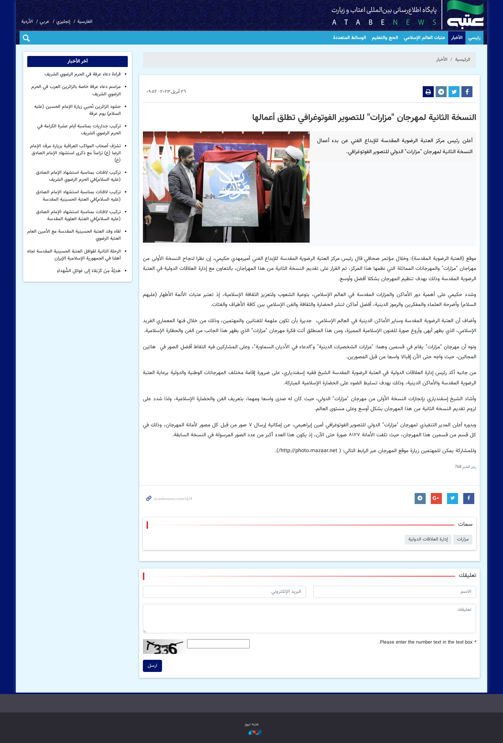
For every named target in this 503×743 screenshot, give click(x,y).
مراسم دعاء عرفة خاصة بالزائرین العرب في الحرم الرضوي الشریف (76, 90)
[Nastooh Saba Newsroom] (251, 733)
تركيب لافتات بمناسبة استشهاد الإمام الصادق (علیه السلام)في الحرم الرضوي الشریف (78, 176)
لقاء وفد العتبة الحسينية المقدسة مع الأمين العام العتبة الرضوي (74, 235)
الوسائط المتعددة (349, 38)
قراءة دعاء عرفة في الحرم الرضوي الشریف (83, 74)
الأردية (27, 21)
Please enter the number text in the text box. (427, 642)
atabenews (396, 14)
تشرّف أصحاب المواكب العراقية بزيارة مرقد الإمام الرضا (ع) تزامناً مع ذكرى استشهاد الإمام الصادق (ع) (75, 153)
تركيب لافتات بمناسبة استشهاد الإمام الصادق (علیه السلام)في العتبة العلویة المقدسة (78, 215)
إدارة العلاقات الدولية (428, 539)
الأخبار (456, 38)
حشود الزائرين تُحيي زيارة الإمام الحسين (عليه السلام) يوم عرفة (77, 110)
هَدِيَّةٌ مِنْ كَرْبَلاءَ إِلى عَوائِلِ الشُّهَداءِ (89, 271)
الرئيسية (462, 59)
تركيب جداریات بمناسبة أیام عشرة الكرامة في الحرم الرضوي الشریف (79, 130)
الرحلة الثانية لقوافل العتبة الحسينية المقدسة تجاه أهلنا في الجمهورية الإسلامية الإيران (74, 255)
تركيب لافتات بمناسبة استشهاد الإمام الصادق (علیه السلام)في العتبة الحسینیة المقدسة (78, 196)
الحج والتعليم (385, 38)
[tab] (77, 61)
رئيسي (474, 38)
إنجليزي (63, 21)
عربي (44, 21)
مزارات (463, 539)
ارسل (152, 665)
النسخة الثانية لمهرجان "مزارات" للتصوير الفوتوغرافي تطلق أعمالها (364, 118)
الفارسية (84, 21)
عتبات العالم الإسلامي (424, 38)
